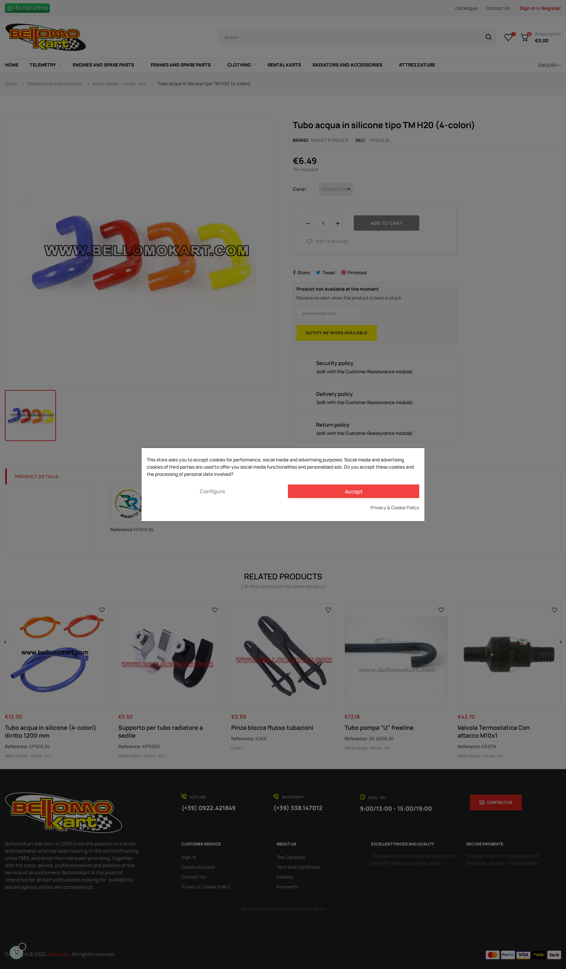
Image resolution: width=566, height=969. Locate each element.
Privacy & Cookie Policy (394, 507)
